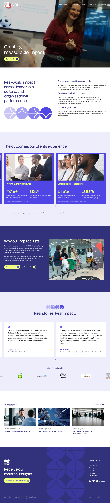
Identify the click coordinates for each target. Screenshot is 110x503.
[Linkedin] (90, 481)
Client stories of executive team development (82, 432)
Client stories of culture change (50, 431)
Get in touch (102, 5)
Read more (98, 405)
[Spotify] (93, 481)
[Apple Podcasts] (100, 481)
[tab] (55, 206)
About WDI (27, 267)
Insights (83, 5)
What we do (63, 5)
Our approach (10, 267)
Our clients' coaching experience (17, 431)
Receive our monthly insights (16, 480)
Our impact (74, 5)
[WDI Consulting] (11, 4)
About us (91, 5)
